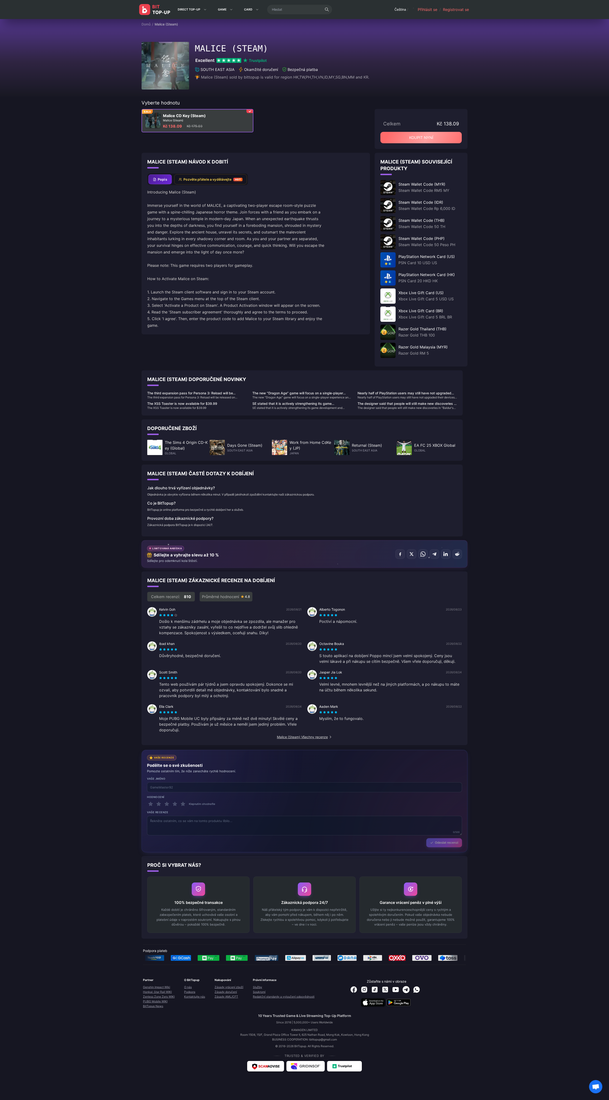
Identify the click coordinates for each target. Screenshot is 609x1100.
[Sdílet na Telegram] (434, 554)
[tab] (160, 179)
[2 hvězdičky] (158, 804)
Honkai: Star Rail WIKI (157, 992)
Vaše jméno (156, 778)
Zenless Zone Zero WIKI (159, 996)
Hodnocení (155, 797)
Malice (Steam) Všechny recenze (302, 737)
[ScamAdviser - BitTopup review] (265, 1066)
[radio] (161, 615)
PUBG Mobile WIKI (155, 1001)
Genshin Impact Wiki (156, 987)
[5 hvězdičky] (183, 804)
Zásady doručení (226, 992)
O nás (188, 987)
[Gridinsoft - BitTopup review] (305, 1066)
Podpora (189, 992)
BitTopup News (153, 1006)
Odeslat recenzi (446, 842)
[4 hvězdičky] (174, 804)
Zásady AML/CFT (226, 996)
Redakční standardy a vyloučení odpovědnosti (283, 996)
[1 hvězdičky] (150, 804)
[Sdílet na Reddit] (457, 554)
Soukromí (259, 992)
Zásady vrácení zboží (229, 987)
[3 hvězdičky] (166, 804)
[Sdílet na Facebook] (400, 554)
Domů (146, 24)
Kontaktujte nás (194, 996)
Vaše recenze (157, 812)
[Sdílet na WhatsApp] (423, 554)
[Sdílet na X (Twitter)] (411, 554)
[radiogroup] (168, 615)
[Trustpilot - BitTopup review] (344, 1066)
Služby (257, 987)
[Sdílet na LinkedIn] (446, 554)
